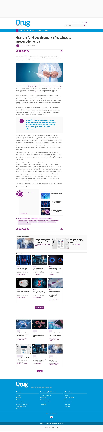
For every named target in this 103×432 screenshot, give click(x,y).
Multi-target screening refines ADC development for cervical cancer (39, 293)
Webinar (35, 331)
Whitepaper (20, 355)
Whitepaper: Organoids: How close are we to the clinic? (77, 241)
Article (34, 266)
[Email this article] (28, 51)
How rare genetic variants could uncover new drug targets (56, 195)
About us (66, 395)
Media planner (43, 397)
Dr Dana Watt (38, 274)
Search (85, 25)
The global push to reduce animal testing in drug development (42, 241)
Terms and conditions (68, 402)
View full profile (24, 213)
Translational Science (42, 222)
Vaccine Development (51, 222)
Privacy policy (67, 404)
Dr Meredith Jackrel (48, 218)
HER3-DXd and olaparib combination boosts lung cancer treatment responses (56, 210)
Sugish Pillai (55, 338)
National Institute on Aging (31, 86)
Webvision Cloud (55, 427)
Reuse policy (43, 404)
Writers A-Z (48, 423)
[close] (62, 48)
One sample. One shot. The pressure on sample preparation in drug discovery (55, 334)
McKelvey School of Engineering (43, 220)
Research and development (22, 404)
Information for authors (45, 402)
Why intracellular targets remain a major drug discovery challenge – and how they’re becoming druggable (54, 294)
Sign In (83, 22)
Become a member (76, 22)
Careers (65, 399)
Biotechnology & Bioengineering (24, 218)
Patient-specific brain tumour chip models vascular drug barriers (23, 293)
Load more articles (39, 307)
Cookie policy (67, 406)
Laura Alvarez (42, 244)
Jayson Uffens (24, 338)
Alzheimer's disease (37, 92)
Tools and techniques (21, 406)
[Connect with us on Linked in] (51, 417)
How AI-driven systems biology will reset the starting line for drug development (39, 270)
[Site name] (23, 26)
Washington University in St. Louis (33, 85)
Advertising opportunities (45, 395)
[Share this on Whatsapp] (25, 51)
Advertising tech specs (45, 399)
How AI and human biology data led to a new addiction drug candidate (23, 334)
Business (18, 408)
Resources (18, 397)
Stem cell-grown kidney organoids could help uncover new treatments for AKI (56, 203)
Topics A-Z (42, 423)
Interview (51, 355)
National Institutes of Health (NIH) (53, 86)
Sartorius (40, 339)
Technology (19, 395)
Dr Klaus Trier (51, 274)
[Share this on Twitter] (20, 51)
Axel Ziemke (51, 339)
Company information (69, 397)
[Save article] (61, 51)
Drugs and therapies (32, 220)
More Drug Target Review (46, 191)
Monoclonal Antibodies (55, 220)
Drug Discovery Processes (22, 220)
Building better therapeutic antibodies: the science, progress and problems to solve (39, 334)
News (19, 266)
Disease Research (34, 218)
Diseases (18, 399)
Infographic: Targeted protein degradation (23, 358)
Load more (39, 371)
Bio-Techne (77, 244)
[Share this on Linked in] (22, 51)
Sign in (46, 48)
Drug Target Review (24, 45)
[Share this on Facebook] (17, 51)
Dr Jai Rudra (41, 218)
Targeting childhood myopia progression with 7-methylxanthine (55, 270)
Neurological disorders (33, 222)
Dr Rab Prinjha (56, 299)
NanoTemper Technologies (22, 363)
